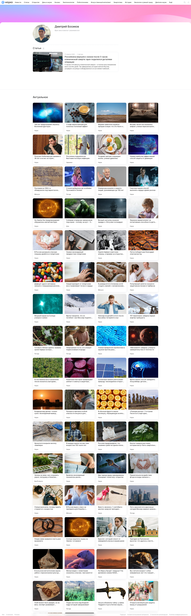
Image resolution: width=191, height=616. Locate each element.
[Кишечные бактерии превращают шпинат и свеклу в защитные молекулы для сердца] (80, 373)
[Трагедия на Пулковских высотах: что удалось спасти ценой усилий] (143, 532)
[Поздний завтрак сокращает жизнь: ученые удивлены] (111, 149)
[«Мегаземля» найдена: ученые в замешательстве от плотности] (143, 341)
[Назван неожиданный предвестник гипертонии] (80, 245)
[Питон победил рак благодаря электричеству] (143, 245)
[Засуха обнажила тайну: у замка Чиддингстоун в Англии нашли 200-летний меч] (111, 596)
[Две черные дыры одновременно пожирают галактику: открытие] (111, 468)
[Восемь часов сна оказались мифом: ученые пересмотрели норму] (143, 118)
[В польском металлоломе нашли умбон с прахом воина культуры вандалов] (48, 564)
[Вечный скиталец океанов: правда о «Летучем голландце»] (111, 213)
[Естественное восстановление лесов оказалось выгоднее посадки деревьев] (48, 373)
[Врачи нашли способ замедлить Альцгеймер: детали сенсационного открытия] (143, 373)
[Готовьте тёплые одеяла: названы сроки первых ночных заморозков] (48, 341)
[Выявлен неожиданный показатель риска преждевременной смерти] (80, 468)
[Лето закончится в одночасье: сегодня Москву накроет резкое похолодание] (143, 500)
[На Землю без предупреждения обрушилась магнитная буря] (48, 213)
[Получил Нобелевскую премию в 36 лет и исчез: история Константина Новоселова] (48, 149)
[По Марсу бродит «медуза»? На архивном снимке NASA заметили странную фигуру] (111, 564)
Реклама (16, 614)
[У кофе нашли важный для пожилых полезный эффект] (80, 118)
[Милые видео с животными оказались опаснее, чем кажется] (80, 564)
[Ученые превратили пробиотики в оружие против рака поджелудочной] (111, 341)
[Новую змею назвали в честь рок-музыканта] (48, 532)
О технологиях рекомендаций (159, 614)
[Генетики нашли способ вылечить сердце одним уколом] (143, 181)
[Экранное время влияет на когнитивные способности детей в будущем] (143, 213)
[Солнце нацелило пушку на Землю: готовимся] (80, 532)
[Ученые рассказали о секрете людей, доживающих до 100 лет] (111, 181)
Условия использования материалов (138, 614)
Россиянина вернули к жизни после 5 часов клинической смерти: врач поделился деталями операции (88, 59)
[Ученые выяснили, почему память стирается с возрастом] (48, 500)
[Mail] (3, 2)
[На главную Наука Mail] (8, 2)
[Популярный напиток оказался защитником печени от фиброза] (143, 277)
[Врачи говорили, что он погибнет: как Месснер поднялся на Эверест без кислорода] (80, 309)
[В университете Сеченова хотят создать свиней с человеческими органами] (111, 277)
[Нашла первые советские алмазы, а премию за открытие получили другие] (111, 245)
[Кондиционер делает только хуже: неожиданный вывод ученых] (48, 405)
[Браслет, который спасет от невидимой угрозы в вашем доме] (111, 532)
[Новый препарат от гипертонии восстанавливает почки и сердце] (80, 277)
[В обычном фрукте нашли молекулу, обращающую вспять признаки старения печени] (111, 405)
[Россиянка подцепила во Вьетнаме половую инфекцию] (80, 149)
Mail (3, 614)
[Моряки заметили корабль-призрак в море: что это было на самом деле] (111, 118)
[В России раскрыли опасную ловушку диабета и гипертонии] (48, 245)
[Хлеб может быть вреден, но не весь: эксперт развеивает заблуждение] (48, 596)
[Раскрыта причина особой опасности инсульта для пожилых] (80, 405)
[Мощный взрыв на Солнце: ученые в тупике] (48, 309)
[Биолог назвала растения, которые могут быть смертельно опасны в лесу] (143, 436)
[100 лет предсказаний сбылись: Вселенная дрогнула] (48, 118)
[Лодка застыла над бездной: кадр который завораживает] (80, 596)
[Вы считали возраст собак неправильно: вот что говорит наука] (143, 564)
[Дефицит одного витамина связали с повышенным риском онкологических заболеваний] (48, 277)
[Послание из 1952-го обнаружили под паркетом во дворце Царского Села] (48, 181)
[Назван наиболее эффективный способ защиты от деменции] (143, 149)
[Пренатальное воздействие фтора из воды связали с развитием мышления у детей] (143, 468)
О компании (9, 614)
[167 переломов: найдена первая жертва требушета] (143, 309)
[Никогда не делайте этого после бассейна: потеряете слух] (111, 309)
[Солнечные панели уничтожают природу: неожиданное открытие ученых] (111, 373)
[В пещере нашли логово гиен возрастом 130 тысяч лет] (80, 436)
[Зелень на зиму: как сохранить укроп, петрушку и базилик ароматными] (48, 468)
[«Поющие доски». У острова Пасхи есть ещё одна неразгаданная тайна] (143, 405)
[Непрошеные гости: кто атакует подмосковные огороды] (80, 341)
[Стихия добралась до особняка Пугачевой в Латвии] (80, 181)
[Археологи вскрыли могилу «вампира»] (48, 436)
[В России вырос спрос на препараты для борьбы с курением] (80, 500)
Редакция (123, 614)
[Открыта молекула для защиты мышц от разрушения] (143, 596)
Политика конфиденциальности (178, 614)
